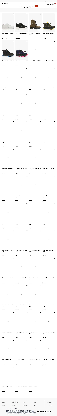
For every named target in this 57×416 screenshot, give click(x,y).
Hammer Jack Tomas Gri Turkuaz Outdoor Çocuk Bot (49, 168)
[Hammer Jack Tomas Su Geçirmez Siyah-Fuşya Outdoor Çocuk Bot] (49, 321)
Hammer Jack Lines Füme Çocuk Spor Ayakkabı (8, 87)
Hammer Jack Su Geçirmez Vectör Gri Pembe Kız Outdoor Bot (35, 60)
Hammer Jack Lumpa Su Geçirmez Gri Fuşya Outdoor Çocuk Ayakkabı (49, 223)
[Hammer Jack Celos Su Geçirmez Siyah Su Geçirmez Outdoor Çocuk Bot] (35, 157)
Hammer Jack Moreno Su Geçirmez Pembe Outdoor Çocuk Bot (8, 223)
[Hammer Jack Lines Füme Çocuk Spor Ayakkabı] (8, 77)
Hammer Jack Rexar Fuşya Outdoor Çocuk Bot (8, 277)
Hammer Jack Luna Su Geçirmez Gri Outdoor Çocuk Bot (22, 141)
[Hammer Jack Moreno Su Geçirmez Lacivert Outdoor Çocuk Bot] (21, 212)
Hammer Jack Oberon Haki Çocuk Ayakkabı (49, 113)
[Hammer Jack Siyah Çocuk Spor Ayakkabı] (49, 77)
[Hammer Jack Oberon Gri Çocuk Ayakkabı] (21, 103)
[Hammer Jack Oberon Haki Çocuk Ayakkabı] (49, 103)
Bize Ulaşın (3, 403)
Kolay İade (3, 405)
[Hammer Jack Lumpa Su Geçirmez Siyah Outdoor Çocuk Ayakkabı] (8, 239)
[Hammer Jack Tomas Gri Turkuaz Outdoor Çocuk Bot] (49, 157)
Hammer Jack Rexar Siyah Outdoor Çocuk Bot (49, 277)
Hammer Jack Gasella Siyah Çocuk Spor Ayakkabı (22, 33)
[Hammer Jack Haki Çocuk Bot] (21, 348)
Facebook (35, 403)
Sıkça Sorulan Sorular (15, 406)
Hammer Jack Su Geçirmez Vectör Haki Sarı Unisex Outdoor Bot (49, 33)
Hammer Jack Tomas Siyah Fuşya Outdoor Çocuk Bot (8, 195)
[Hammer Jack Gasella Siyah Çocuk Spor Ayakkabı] (21, 22)
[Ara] (34, 4)
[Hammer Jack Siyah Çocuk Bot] (8, 348)
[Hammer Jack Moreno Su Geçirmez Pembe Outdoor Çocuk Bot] (8, 212)
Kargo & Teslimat (14, 405)
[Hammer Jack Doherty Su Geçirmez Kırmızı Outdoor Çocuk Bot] (35, 294)
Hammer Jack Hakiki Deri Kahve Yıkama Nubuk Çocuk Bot (35, 359)
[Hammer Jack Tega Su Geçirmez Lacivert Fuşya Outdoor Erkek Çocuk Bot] (35, 185)
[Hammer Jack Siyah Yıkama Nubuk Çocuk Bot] (49, 348)
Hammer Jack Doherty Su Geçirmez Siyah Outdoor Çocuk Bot (22, 304)
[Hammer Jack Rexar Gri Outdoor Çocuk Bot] (21, 267)
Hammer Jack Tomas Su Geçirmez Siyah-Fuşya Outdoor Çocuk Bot (49, 332)
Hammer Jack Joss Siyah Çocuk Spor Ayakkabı (49, 141)
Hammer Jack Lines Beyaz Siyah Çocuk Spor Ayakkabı (49, 60)
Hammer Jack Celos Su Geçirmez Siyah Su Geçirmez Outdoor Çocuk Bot (35, 168)
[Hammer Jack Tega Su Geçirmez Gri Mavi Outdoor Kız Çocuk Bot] (35, 239)
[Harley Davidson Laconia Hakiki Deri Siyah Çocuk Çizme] (21, 185)
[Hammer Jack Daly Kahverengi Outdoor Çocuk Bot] (8, 103)
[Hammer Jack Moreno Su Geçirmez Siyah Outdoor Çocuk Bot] (35, 212)
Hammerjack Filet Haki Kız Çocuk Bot (34, 33)
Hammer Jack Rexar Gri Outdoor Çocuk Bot (22, 277)
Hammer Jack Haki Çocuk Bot (20, 359)
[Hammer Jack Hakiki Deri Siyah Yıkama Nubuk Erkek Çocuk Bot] (8, 376)
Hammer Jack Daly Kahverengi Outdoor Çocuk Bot (8, 113)
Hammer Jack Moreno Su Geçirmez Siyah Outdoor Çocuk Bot (35, 223)
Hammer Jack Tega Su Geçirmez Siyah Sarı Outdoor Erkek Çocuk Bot (49, 195)
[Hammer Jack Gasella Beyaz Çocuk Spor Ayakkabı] (8, 22)
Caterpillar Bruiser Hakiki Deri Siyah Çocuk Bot (22, 250)
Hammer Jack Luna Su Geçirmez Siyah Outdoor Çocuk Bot (35, 141)
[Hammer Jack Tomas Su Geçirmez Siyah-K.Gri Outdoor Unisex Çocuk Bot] (35, 321)
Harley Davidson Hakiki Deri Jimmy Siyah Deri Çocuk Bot (22, 168)
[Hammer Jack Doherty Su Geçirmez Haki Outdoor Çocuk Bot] (8, 294)
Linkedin (35, 405)
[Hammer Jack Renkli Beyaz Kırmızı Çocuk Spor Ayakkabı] (35, 77)
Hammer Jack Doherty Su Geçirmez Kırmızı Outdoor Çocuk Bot (35, 304)
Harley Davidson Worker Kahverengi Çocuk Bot (8, 332)
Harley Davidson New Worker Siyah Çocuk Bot (49, 304)
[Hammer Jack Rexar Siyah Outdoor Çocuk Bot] (49, 267)
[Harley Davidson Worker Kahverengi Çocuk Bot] (8, 321)
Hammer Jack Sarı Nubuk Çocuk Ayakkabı (35, 386)
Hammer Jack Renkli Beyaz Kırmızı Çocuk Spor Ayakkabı (35, 87)
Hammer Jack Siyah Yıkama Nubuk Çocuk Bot (49, 359)
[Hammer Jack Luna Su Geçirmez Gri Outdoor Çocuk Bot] (21, 130)
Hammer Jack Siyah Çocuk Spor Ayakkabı (49, 87)
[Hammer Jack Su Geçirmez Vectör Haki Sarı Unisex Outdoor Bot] (49, 22)
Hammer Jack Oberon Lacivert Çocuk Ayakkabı (35, 113)
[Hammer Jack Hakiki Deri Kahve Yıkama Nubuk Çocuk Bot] (35, 348)
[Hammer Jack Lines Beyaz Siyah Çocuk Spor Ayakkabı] (49, 50)
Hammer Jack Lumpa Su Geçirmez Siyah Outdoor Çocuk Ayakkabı (8, 250)
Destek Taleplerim (25, 405)
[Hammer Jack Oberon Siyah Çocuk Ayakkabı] (8, 130)
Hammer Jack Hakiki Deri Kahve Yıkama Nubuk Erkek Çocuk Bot (22, 386)
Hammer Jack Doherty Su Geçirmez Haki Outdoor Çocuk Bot (8, 304)
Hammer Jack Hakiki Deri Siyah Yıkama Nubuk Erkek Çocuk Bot (8, 386)
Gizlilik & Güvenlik (14, 403)
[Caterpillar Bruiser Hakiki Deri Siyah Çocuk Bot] (21, 239)
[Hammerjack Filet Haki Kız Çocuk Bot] (35, 22)
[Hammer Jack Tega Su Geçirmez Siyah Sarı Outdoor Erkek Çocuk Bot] (49, 185)
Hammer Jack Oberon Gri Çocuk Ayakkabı (22, 113)
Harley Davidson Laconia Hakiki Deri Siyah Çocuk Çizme (22, 195)
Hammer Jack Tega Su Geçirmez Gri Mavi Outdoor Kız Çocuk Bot (35, 250)
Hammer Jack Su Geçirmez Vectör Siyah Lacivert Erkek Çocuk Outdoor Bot (8, 60)
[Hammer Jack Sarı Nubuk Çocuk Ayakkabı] (35, 376)
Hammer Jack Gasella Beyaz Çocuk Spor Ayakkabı (8, 33)
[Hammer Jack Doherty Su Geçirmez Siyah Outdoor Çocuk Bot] (21, 294)
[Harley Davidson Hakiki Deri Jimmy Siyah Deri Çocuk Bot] (21, 157)
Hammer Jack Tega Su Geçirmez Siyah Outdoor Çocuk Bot (22, 332)
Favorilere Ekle (13, 14)
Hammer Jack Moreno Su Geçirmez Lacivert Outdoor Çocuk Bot (22, 223)
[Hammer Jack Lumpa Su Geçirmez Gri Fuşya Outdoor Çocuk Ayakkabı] (49, 212)
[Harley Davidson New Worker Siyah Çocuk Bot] (49, 294)
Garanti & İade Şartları (15, 402)
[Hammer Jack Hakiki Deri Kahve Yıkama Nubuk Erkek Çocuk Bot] (21, 376)
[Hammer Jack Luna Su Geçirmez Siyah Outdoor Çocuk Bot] (35, 130)
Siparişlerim (24, 403)
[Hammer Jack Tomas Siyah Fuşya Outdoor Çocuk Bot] (8, 185)
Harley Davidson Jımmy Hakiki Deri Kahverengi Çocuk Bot (8, 168)
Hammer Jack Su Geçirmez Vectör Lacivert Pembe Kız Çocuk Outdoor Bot (22, 60)
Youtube (35, 406)
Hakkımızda (3, 402)
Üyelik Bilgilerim (25, 406)
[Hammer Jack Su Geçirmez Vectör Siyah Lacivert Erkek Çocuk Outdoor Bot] (8, 50)
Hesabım (24, 402)
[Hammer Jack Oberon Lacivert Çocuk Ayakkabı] (35, 103)
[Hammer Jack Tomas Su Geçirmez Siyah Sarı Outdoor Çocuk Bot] (49, 239)
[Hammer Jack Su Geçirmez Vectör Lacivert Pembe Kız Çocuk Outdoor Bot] (21, 50)
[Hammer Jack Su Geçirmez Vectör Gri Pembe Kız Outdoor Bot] (35, 50)
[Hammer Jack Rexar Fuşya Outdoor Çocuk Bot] (8, 267)
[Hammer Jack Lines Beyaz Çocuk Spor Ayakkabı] (21, 77)
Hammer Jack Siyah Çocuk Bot (6, 359)
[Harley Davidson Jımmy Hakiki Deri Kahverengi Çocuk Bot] (8, 157)
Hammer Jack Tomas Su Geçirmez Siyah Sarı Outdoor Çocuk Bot (49, 250)
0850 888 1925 (50, 402)
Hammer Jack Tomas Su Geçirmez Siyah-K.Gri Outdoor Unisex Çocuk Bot (35, 332)
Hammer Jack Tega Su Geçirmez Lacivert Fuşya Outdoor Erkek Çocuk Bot (35, 195)
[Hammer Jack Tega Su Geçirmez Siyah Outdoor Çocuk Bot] (21, 321)
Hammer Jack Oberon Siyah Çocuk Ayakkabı (8, 141)
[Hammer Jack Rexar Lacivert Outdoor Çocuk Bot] (35, 267)
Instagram (35, 402)
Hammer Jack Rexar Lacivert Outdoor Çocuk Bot (35, 277)
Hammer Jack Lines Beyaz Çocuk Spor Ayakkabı (22, 87)
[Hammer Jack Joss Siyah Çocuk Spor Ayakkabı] (49, 130)
